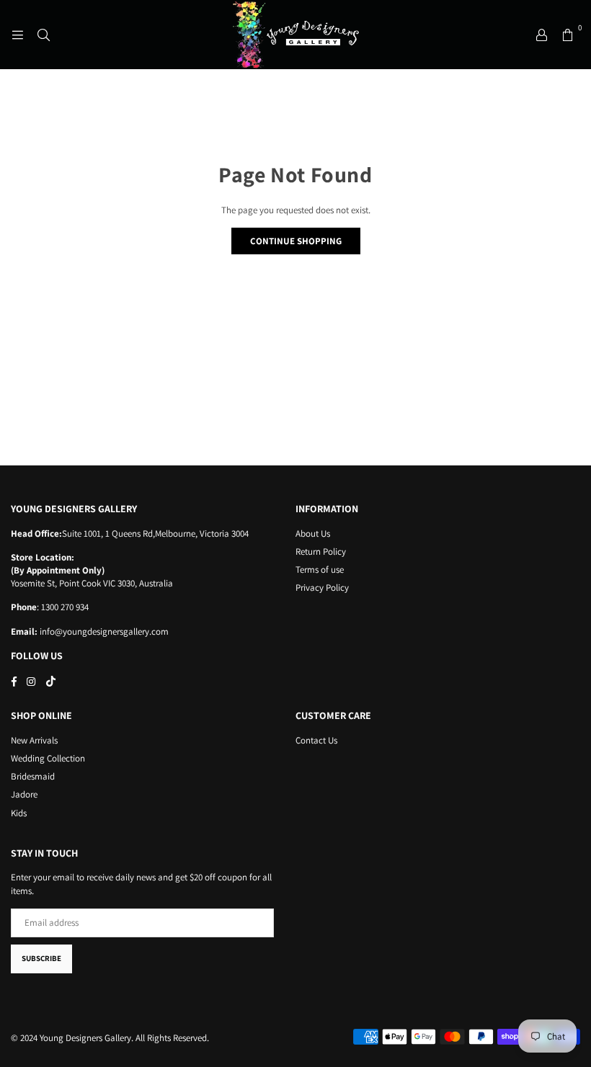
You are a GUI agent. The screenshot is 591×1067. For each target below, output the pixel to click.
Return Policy (321, 551)
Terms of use (320, 569)
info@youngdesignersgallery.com (103, 631)
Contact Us (316, 740)
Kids (19, 813)
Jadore (24, 794)
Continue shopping (296, 241)
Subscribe (41, 958)
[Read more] (17, 34)
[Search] (43, 34)
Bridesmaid (33, 776)
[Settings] (541, 34)
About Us (313, 533)
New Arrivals (34, 740)
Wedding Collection (48, 758)
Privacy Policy (322, 587)
